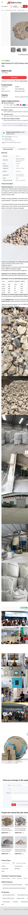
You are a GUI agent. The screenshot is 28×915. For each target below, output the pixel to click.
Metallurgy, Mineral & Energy (10, 10)
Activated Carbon (18, 866)
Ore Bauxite (15, 901)
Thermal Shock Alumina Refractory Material (12, 884)
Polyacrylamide (4, 868)
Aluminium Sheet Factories (8, 895)
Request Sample (23, 80)
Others (2, 871)
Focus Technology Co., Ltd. (18, 909)
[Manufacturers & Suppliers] (14, 2)
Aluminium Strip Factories (8, 898)
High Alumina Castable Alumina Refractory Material (14, 888)
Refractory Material (21, 10)
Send (14, 804)
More (2, 904)
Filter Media (17, 868)
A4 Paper (3, 866)
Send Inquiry (14, 77)
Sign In (3, 142)
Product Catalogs (22, 863)
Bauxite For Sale (20, 898)
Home (2, 10)
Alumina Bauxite (6, 901)
